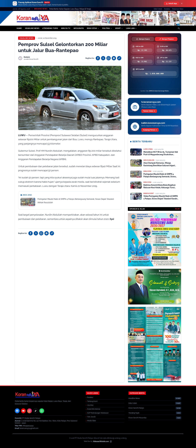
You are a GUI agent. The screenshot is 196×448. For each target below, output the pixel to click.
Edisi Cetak (158, 9)
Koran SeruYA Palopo (136, 408)
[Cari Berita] (178, 28)
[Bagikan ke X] (103, 58)
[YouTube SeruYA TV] (23, 410)
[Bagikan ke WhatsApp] (108, 58)
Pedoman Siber (177, 9)
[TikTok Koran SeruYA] (35, 410)
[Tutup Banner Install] (181, 3)
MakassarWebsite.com (101, 441)
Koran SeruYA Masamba (137, 418)
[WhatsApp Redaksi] (41, 410)
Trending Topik (134, 413)
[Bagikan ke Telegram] (114, 58)
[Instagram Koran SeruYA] (29, 410)
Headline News (26, 38)
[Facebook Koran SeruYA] (17, 410)
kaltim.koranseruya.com (153, 123)
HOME (19, 28)
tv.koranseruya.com (151, 102)
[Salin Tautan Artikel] (119, 58)
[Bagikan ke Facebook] (98, 58)
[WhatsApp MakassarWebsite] (111, 441)
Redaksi (167, 9)
